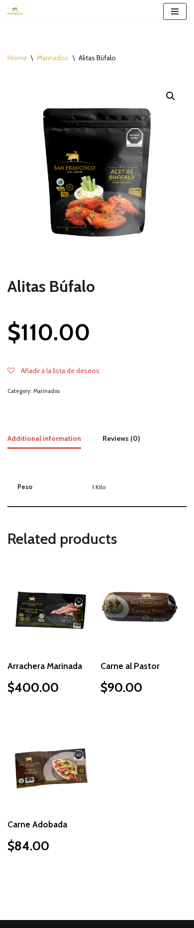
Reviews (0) (121, 438)
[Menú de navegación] (175, 11)
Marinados (53, 57)
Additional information (44, 438)
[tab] (44, 439)
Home (17, 57)
